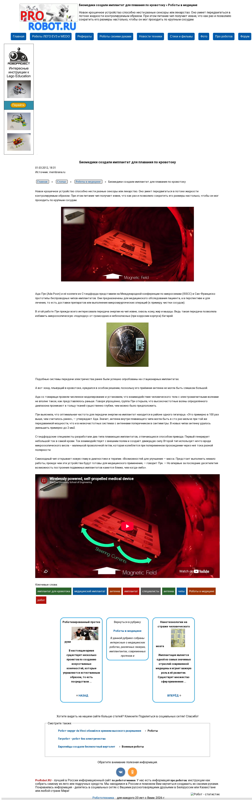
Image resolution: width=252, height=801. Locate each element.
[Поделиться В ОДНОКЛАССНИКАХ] (132, 772)
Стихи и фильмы (181, 36)
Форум (244, 36)
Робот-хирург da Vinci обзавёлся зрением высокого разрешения (100, 730)
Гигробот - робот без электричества (82, 738)
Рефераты (84, 36)
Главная (18, 36)
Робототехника (103, 798)
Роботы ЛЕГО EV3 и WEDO (51, 36)
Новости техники (150, 36)
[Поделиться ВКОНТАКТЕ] (120, 772)
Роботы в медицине (127, 631)
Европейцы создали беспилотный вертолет (87, 746)
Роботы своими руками (115, 36)
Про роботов (224, 36)
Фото (204, 36)
